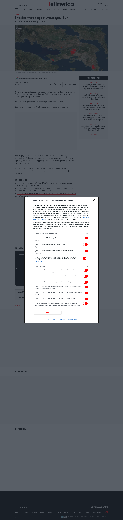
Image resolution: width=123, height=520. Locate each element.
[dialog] (61, 260)
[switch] (85, 238)
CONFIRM (47, 312)
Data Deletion (51, 319)
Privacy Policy (72, 319)
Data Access (61, 319)
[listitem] (61, 234)
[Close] (95, 200)
